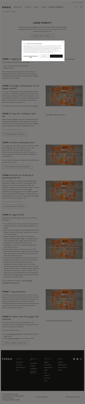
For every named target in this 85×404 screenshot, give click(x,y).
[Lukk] (62, 42)
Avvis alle (44, 56)
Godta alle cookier (56, 56)
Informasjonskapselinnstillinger (31, 56)
